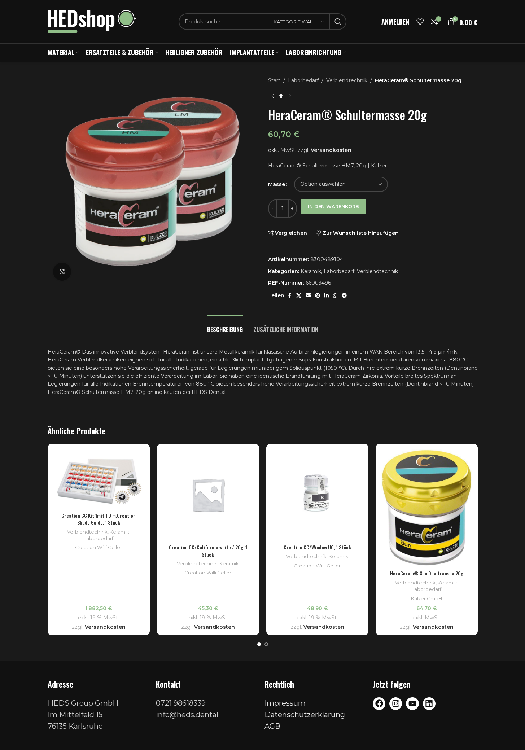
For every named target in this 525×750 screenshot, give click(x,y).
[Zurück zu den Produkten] (281, 96)
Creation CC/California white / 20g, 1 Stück (208, 550)
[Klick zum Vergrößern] (62, 272)
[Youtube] (412, 703)
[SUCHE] (338, 21)
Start (274, 80)
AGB (272, 726)
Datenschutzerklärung (304, 714)
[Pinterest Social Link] (317, 296)
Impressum (285, 703)
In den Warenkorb (333, 206)
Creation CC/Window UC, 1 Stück (317, 547)
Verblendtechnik (346, 80)
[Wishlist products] (420, 21)
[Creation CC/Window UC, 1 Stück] (317, 494)
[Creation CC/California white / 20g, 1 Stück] (208, 494)
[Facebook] (379, 703)
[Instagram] (395, 703)
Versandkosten (331, 150)
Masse (276, 184)
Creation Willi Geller (98, 547)
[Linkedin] (429, 703)
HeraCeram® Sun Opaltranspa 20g (426, 573)
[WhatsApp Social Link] (335, 296)
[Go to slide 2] (266, 644)
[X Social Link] (298, 296)
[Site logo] (92, 21)
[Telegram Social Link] (344, 296)
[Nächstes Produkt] (289, 96)
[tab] (225, 326)
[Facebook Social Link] (289, 296)
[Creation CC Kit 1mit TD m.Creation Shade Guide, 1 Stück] (98, 479)
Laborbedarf (303, 80)
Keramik (311, 271)
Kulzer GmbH (426, 598)
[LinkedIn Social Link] (326, 296)
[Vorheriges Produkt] (272, 96)
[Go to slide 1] (259, 644)
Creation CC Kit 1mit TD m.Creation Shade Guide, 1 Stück (98, 519)
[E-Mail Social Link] (308, 296)
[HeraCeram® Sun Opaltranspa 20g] (426, 507)
